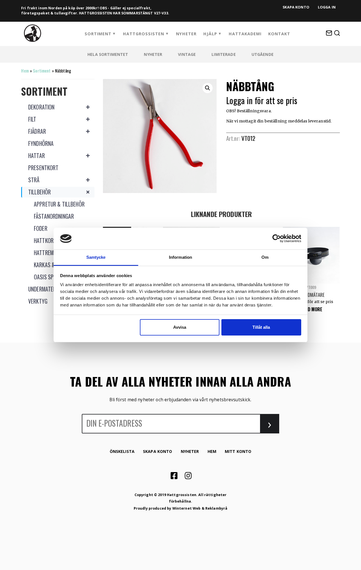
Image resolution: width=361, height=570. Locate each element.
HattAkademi (245, 33)
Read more (311, 309)
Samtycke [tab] (96, 257)
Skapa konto (296, 7)
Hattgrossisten (143, 33)
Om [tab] (264, 257)
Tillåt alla (261, 327)
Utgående (263, 54)
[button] (207, 88)
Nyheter (186, 33)
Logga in (327, 7)
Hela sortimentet (107, 54)
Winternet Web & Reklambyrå (200, 508)
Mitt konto (238, 451)
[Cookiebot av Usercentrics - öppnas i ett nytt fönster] (276, 238)
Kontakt (279, 33)
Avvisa (179, 327)
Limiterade (223, 54)
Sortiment (98, 33)
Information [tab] (180, 257)
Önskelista (122, 451)
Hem (24, 70)
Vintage (187, 54)
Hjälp (210, 33)
